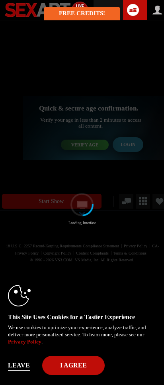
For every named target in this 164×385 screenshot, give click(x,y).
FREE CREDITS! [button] (82, 13)
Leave (19, 365)
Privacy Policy (24, 342)
